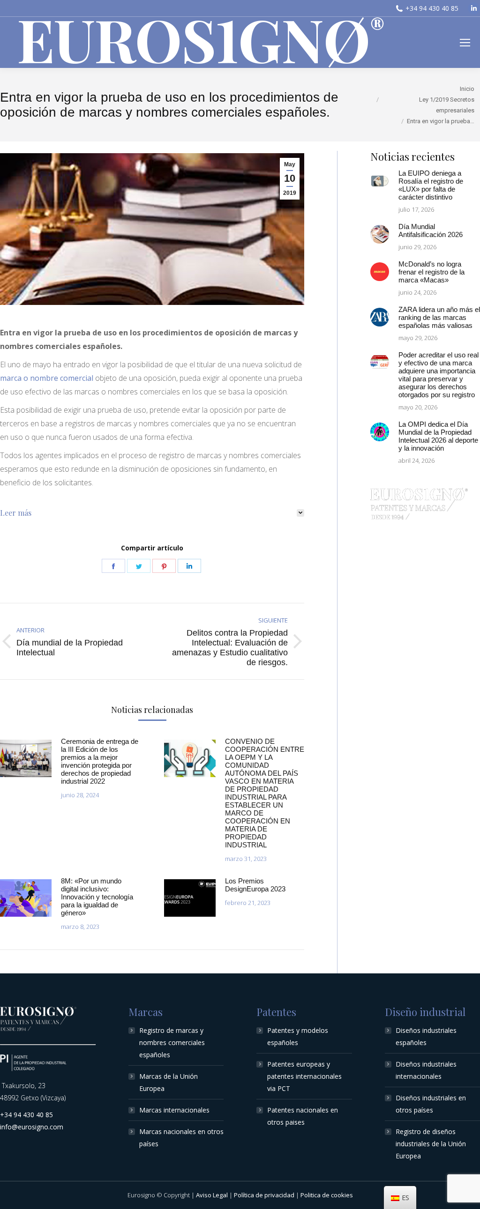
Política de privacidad (264, 1195)
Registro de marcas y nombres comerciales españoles (172, 1042)
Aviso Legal (212, 1195)
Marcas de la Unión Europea (168, 1082)
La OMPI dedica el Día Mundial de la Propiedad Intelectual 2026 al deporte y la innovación (438, 436)
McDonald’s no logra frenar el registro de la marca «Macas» (431, 272)
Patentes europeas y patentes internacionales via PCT (304, 1076)
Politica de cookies (326, 1195)
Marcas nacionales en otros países (181, 1137)
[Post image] (26, 758)
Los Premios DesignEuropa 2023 (255, 885)
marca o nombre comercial (47, 378)
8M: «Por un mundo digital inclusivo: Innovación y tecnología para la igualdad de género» (97, 897)
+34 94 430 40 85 (431, 8)
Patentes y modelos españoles (297, 1036)
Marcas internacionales (174, 1109)
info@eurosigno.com (31, 1126)
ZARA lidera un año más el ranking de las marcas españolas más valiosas (439, 317)
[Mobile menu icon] (465, 42)
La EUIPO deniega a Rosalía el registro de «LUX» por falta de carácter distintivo (430, 185)
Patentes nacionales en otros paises (302, 1116)
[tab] (152, 513)
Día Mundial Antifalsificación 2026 (430, 230)
